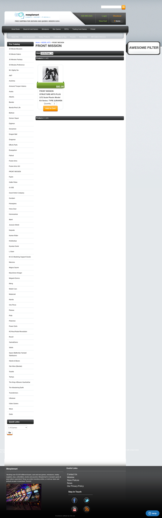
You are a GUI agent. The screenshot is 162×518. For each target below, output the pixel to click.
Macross (12, 262)
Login (104, 16)
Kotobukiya (13, 241)
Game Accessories (28, 37)
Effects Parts (13, 145)
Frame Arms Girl (14, 166)
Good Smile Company (16, 193)
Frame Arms (13, 161)
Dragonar (12, 139)
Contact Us (72, 474)
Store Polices (73, 480)
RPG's (66, 29)
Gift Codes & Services (98, 37)
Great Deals (16, 29)
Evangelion (13, 150)
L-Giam (11, 251)
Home (38, 42)
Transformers (13, 393)
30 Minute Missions (15, 49)
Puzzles (73, 37)
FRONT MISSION (15, 171)
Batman (11, 113)
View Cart (103, 21)
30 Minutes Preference (17, 65)
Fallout (11, 155)
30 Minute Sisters (15, 54)
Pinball (92, 29)
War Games (57, 29)
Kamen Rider (13, 235)
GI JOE (11, 187)
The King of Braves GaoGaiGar (19, 382)
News (69, 483)
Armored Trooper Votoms (17, 86)
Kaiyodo (12, 230)
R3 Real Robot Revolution (18, 331)
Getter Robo (13, 182)
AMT (10, 75)
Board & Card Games (30, 29)
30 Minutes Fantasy (15, 59)
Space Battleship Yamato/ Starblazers (18, 354)
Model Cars (13, 289)
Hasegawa (12, 203)
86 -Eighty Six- (14, 70)
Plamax (11, 310)
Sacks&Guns (13, 342)
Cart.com (72, 515)
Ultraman (12, 398)
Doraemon (12, 129)
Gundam (12, 198)
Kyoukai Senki (14, 246)
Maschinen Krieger (15, 273)
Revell (11, 337)
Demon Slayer (14, 118)
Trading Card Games (79, 29)
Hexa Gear (12, 209)
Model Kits (15, 37)
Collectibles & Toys (60, 37)
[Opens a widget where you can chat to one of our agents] (152, 513)
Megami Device (14, 278)
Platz (10, 315)
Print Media (83, 37)
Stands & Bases (14, 361)
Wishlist (70, 477)
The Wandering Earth (16, 387)
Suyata (11, 371)
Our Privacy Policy (75, 486)
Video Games (13, 403)
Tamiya (11, 377)
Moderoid (12, 294)
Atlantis (11, 97)
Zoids (11, 414)
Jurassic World (14, 225)
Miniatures (45, 29)
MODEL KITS (45, 42)
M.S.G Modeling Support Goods (20, 257)
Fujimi (11, 177)
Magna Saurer (14, 267)
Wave (11, 409)
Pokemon (12, 321)
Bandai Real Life (15, 107)
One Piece (12, 305)
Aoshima (12, 81)
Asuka (11, 91)
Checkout (117, 16)
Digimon (12, 123)
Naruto (11, 299)
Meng (11, 283)
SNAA (11, 347)
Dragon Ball (13, 134)
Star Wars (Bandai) (15, 366)
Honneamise (13, 214)
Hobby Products (44, 37)
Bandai (11, 102)
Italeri (11, 219)
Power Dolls (13, 326)
